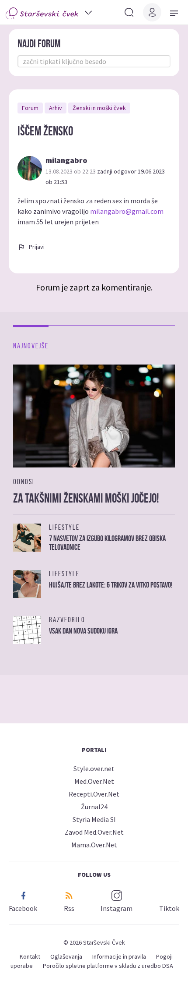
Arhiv (55, 108)
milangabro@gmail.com (127, 211)
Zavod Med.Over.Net (94, 832)
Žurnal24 (94, 806)
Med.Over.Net (94, 781)
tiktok (169, 908)
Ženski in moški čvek (99, 108)
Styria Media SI (94, 819)
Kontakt (30, 956)
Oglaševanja (66, 956)
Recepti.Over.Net (94, 794)
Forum (30, 108)
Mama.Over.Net (94, 844)
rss (69, 908)
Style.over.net (94, 768)
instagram (116, 908)
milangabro (66, 160)
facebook (23, 908)
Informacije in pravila (119, 956)
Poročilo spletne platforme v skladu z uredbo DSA (108, 966)
